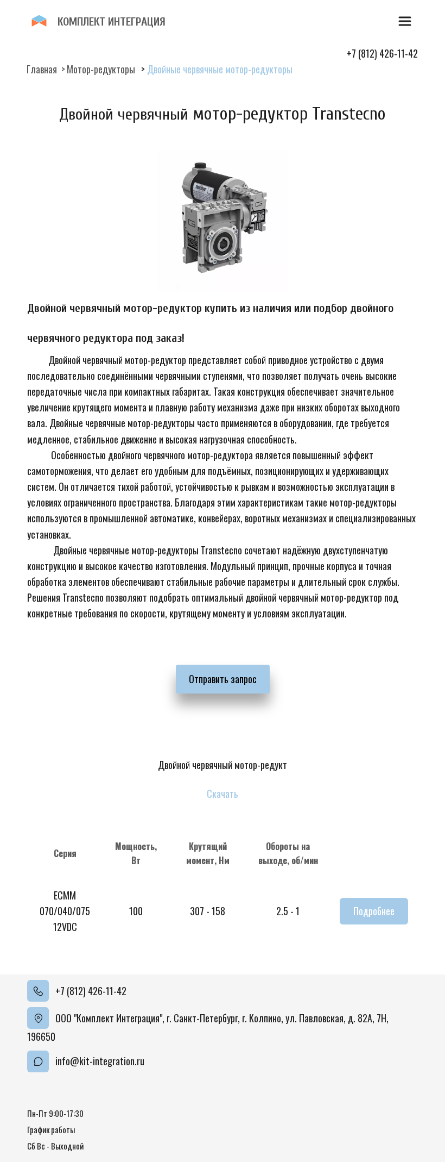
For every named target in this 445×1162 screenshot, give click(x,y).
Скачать (222, 793)
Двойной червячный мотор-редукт (222, 765)
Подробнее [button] (374, 911)
